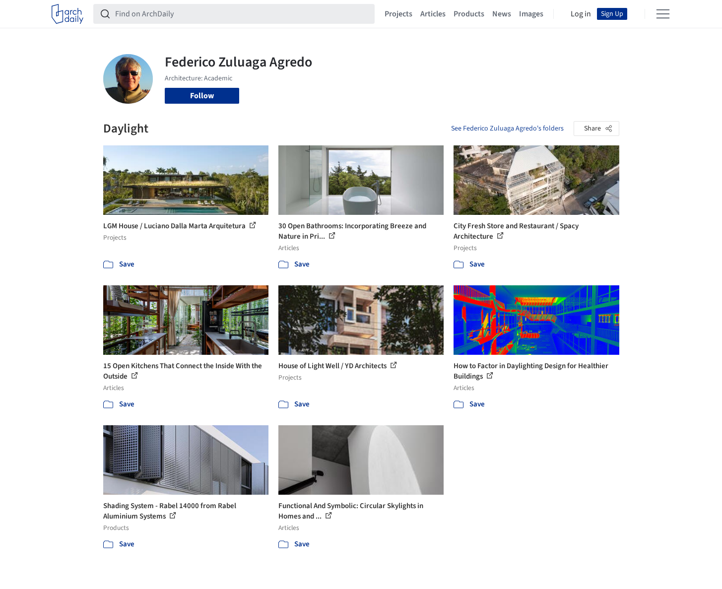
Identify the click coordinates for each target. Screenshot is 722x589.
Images (531, 13)
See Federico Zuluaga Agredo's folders (507, 128)
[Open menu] (663, 14)
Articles (433, 13)
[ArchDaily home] (67, 14)
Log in (581, 13)
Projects (398, 13)
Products (469, 13)
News (501, 13)
